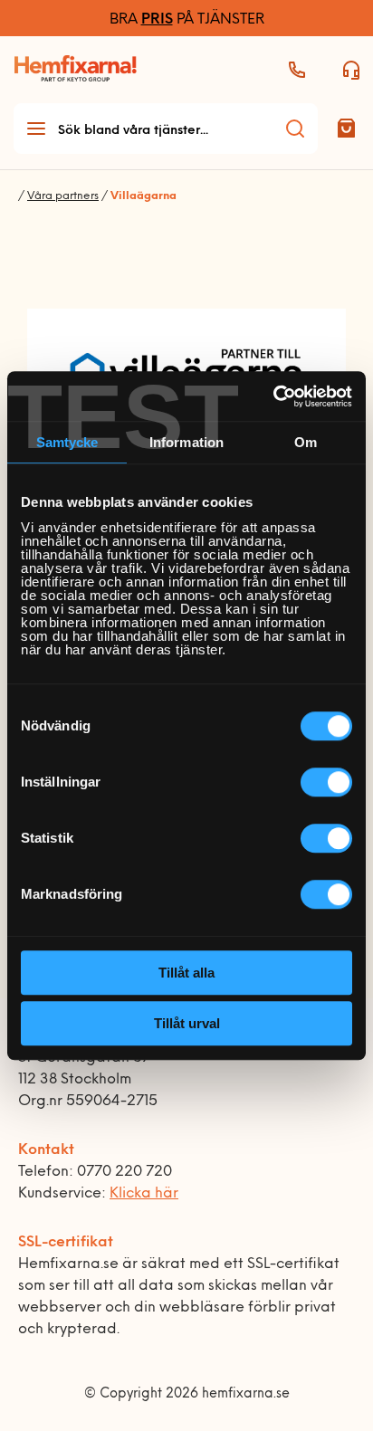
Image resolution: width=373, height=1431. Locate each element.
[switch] (326, 782)
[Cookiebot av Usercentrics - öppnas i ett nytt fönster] (273, 396)
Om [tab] (305, 442)
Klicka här (144, 1194)
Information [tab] (186, 442)
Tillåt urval (187, 1023)
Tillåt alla (186, 972)
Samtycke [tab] (67, 442)
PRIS (157, 20)
